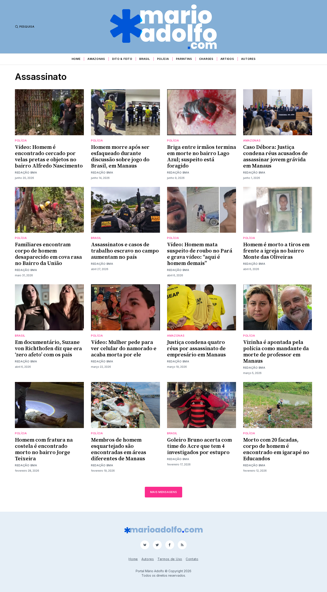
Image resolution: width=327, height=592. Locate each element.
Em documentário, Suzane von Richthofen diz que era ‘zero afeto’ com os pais (48, 348)
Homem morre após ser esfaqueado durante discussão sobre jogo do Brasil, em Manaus (120, 156)
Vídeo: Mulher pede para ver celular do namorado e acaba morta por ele (123, 348)
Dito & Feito (122, 59)
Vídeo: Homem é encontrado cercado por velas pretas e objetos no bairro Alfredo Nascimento (49, 156)
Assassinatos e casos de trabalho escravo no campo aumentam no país (125, 251)
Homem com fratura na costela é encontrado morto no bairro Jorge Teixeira (44, 449)
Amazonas (96, 59)
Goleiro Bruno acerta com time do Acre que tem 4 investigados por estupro (199, 446)
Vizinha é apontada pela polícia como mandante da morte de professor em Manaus (276, 351)
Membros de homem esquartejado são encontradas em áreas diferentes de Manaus (118, 449)
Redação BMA (26, 172)
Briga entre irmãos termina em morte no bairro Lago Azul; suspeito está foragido (201, 156)
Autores (248, 59)
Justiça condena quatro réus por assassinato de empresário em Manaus (196, 348)
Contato (192, 559)
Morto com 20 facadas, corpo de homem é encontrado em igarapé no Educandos (276, 449)
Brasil (144, 59)
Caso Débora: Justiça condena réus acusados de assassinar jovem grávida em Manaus (275, 156)
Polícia (163, 59)
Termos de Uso (169, 559)
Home (76, 59)
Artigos (227, 59)
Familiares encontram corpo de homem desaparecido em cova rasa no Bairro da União (48, 254)
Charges (206, 59)
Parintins (184, 59)
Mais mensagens (163, 492)
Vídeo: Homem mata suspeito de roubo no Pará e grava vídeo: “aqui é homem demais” (199, 254)
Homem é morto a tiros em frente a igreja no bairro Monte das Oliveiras (276, 251)
